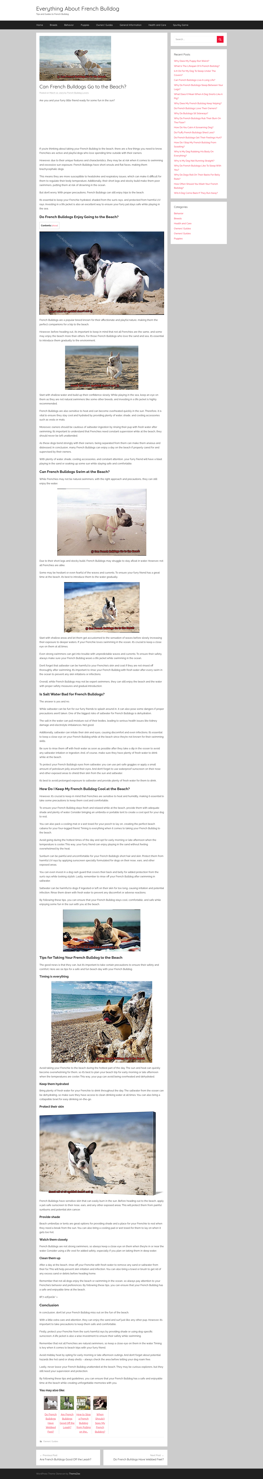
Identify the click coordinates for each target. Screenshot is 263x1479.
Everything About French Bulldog (77, 8)
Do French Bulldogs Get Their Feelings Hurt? (198, 137)
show (54, 225)
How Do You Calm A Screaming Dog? (193, 127)
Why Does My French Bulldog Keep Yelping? (198, 103)
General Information (130, 24)
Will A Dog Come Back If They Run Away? (196, 193)
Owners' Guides (50, 1441)
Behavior (69, 24)
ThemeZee (74, 1473)
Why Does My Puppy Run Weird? (191, 61)
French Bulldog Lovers (78, 93)
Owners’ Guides (104, 24)
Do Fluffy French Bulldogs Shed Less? (194, 132)
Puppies (85, 24)
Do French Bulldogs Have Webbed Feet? (51, 1423)
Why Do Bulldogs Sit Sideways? (191, 113)
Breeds (53, 24)
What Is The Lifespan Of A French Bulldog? (197, 66)
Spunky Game (180, 24)
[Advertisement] (101, 125)
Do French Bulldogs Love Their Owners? (195, 108)
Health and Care (157, 24)
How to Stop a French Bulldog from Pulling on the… (83, 1423)
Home (39, 24)
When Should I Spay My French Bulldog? (100, 1423)
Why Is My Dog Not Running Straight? (194, 160)
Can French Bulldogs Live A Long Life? (194, 80)
